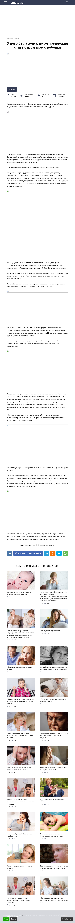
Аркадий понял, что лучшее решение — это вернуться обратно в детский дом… (54, 668)
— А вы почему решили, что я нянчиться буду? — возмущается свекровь (18, 900)
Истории (12, 89)
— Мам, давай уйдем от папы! (50, 631)
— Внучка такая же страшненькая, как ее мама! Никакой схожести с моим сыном (20, 701)
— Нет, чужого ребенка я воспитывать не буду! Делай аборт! (54, 769)
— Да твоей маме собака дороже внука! (52, 801)
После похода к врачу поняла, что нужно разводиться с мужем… (19, 769)
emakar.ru (17, 2)
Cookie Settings (66, 919)
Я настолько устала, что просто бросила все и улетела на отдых (51, 835)
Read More (68, 915)
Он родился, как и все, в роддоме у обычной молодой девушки (19, 593)
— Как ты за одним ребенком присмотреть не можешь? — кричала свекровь (20, 802)
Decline (13, 919)
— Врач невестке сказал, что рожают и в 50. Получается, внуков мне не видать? (54, 735)
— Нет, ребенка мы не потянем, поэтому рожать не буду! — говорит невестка (20, 735)
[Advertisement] (37, 19)
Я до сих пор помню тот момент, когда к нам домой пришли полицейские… (54, 867)
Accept (6, 919)
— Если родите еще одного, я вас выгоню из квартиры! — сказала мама (54, 899)
